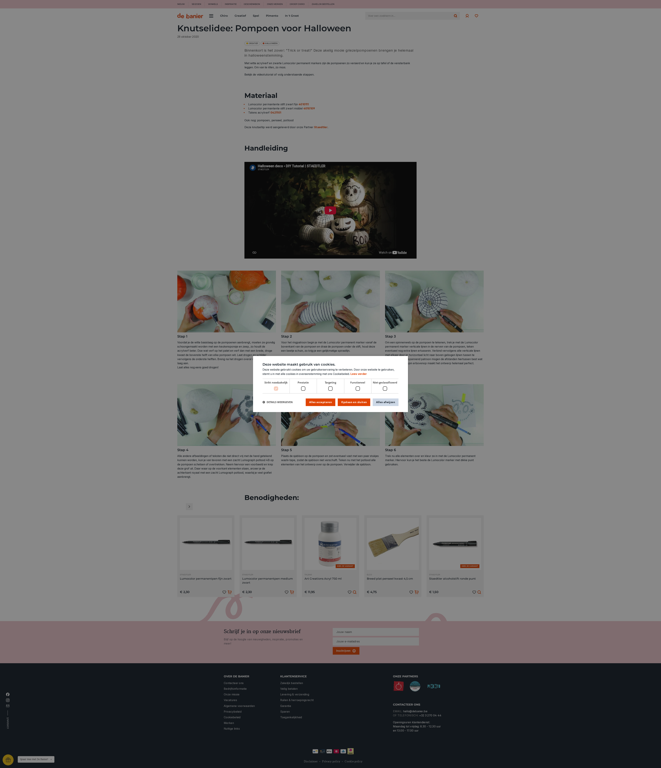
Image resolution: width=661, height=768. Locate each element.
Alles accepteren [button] (320, 402)
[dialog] (330, 384)
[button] (278, 402)
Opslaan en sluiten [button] (354, 402)
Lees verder (358, 374)
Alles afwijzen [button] (385, 402)
